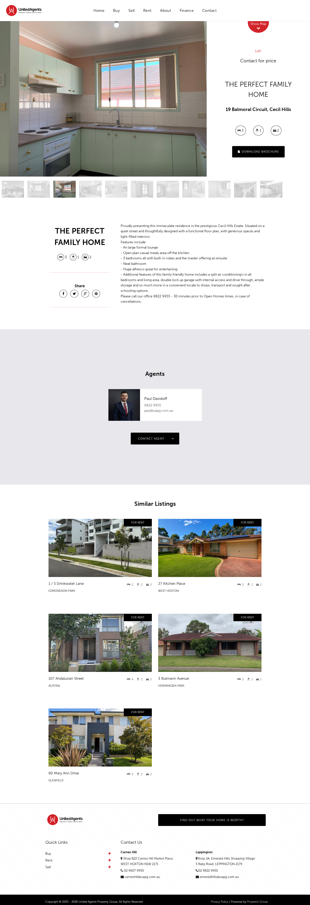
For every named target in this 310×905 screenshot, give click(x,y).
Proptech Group (257, 901)
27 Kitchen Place (171, 583)
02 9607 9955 (134, 870)
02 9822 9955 (208, 870)
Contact (209, 10)
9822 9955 (152, 405)
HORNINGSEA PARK (171, 686)
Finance (187, 10)
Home (98, 10)
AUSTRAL (55, 686)
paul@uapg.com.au (158, 411)
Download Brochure (260, 151)
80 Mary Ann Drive (64, 773)
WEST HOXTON (168, 591)
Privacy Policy (219, 901)
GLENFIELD (56, 780)
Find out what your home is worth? (212, 820)
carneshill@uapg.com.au (142, 877)
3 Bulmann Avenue (173, 678)
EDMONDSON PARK (62, 591)
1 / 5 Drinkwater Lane (66, 583)
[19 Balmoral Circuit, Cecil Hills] (103, 98)
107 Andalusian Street (66, 678)
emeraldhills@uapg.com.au (219, 877)
